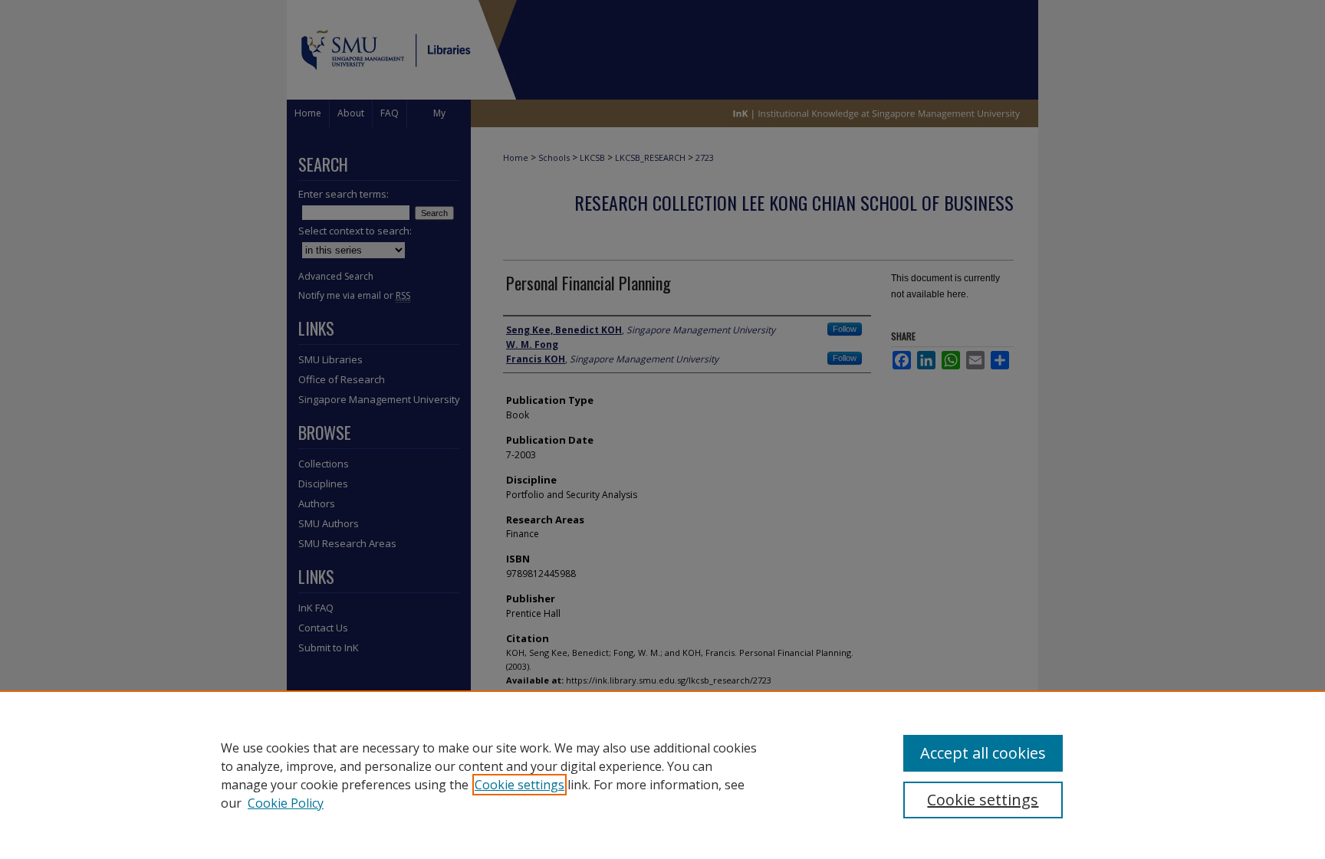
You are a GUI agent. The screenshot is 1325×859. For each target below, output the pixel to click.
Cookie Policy (286, 803)
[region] (662, 774)
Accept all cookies (983, 753)
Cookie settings (519, 784)
